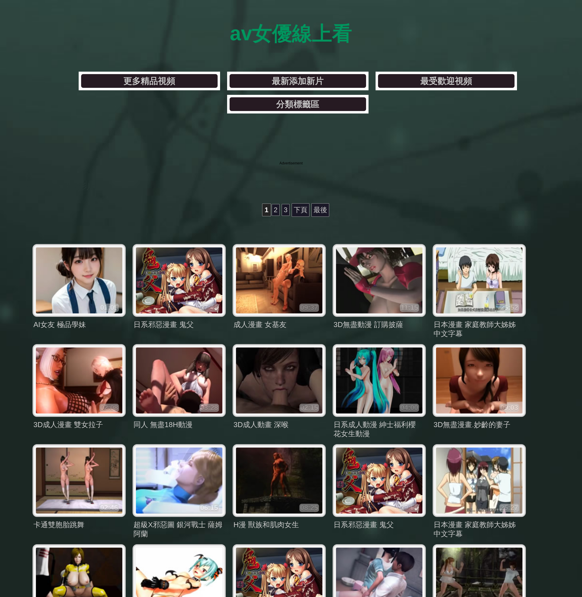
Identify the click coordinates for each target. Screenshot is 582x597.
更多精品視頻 (149, 81)
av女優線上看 (291, 33)
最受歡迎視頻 (446, 81)
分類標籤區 (297, 104)
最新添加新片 (298, 81)
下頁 (300, 210)
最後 (320, 210)
